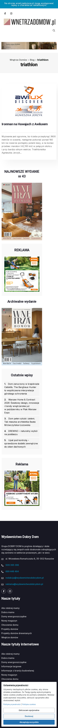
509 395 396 (12, 565)
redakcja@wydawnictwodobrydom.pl (25, 577)
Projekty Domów (9, 629)
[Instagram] (11, 13)
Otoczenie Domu (9, 624)
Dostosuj (29, 716)
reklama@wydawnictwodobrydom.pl (24, 584)
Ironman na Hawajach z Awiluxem (25, 124)
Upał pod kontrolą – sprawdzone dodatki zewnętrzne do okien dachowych (21, 443)
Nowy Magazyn (9, 620)
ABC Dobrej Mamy (10, 608)
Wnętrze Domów (9, 637)
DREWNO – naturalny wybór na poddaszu (21, 433)
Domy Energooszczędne (13, 616)
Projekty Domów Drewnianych (16, 633)
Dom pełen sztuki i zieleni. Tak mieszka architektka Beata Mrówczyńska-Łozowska (19, 421)
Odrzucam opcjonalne (29, 710)
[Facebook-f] (5, 13)
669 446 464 (12, 571)
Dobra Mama (7, 612)
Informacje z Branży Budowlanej (17, 670)
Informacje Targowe (11, 666)
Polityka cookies (29, 704)
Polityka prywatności (12, 704)
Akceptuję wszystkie (29, 722)
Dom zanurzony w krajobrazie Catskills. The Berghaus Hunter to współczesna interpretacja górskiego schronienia (21, 389)
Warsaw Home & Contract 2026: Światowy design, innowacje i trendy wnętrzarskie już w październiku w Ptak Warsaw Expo (21, 406)
